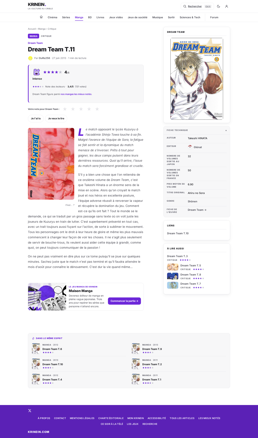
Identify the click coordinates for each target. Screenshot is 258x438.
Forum (214, 17)
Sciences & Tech (190, 17)
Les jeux (132, 424)
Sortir (171, 17)
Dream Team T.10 (178, 233)
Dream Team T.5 (190, 265)
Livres (100, 17)
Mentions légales (82, 418)
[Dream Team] (196, 79)
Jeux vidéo (116, 17)
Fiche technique (177, 130)
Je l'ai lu (36, 118)
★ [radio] (64, 109)
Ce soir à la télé (112, 424)
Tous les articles (182, 418)
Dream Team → (197, 209)
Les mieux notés (209, 418)
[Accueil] (41, 17)
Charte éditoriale (111, 418)
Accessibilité (157, 418)
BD (90, 17)
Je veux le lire (56, 118)
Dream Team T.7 (190, 283)
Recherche (150, 424)
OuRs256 (44, 58)
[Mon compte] (226, 6)
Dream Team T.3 (177, 256)
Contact (60, 418)
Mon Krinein (135, 418)
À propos (44, 418)
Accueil (32, 28)
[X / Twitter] (29, 410)
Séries (66, 17)
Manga (79, 17)
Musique (157, 17)
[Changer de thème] (218, 6)
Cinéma (52, 17)
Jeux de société (137, 17)
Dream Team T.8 (190, 274)
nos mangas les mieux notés (76, 94)
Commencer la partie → (124, 300)
